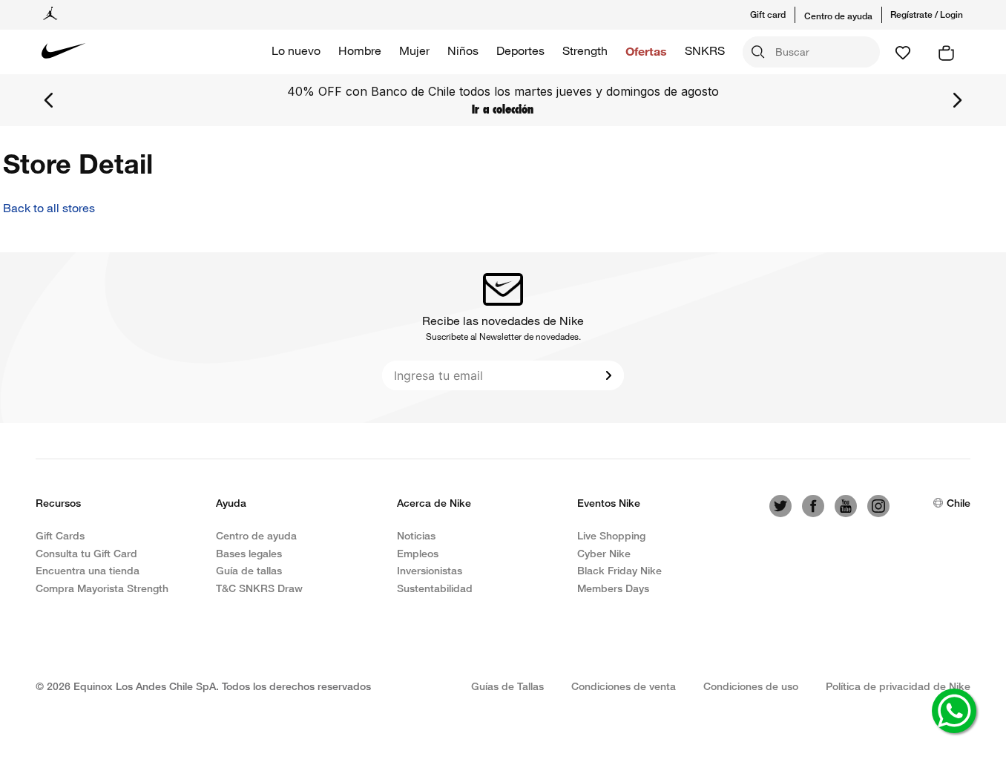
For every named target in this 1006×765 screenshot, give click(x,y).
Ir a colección (502, 109)
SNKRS (705, 50)
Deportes (520, 50)
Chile (958, 502)
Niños (463, 50)
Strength (585, 50)
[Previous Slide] (49, 100)
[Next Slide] (957, 100)
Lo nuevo (296, 50)
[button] (777, 15)
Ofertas (646, 51)
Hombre (359, 50)
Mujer (414, 50)
